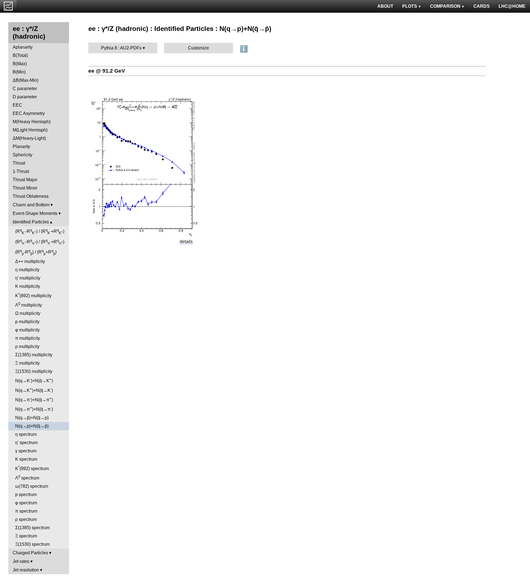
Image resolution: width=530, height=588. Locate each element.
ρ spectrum (26, 519)
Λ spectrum (27, 477)
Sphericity (22, 154)
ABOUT (385, 6)
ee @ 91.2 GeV (106, 71)
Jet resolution (26, 570)
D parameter (25, 96)
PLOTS (409, 6)
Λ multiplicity (28, 304)
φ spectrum (26, 502)
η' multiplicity (27, 278)
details (186, 241)
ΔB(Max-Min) (25, 80)
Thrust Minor (25, 188)
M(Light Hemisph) (30, 130)
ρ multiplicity (27, 346)
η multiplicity (27, 269)
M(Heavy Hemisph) (32, 121)
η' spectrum (26, 442)
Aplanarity (23, 47)
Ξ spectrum (26, 536)
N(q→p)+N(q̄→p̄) (32, 426)
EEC (17, 105)
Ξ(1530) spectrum (32, 544)
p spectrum (26, 494)
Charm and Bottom (31, 204)
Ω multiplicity (27, 313)
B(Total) (20, 55)
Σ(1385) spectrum (32, 527)
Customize (198, 48)
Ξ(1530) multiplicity (33, 371)
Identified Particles (31, 222)
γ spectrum (25, 451)
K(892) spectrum (32, 468)
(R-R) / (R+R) (39, 231)
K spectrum (26, 459)
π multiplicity (27, 338)
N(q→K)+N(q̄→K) (34, 380)
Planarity (21, 146)
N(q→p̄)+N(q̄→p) (32, 417)
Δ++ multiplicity (30, 261)
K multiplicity (27, 286)
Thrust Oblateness (31, 196)
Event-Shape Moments (35, 213)
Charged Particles (30, 552)
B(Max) (20, 63)
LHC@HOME (512, 6)
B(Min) (19, 72)
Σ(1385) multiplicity (33, 354)
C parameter (25, 88)
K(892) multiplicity (33, 295)
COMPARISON (445, 6)
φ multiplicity (27, 330)
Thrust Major (25, 179)
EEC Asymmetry (29, 113)
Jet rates (21, 561)
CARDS (481, 6)
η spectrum (26, 434)
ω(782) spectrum (31, 486)
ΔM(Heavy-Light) (29, 138)
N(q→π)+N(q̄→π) (34, 399)
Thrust (19, 163)
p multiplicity (27, 321)
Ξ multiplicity (27, 363)
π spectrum (26, 511)
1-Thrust (21, 171)
